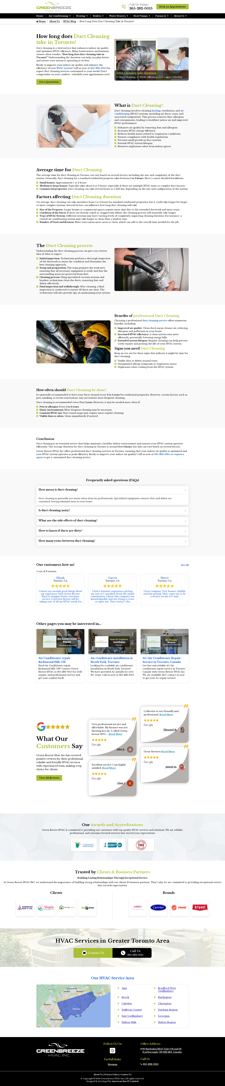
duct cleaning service (155, 320)
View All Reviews (49, 778)
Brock (125, 997)
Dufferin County (132, 1009)
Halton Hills (129, 1022)
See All (185, 565)
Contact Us (96, 953)
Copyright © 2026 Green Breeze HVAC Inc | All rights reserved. (113, 1078)
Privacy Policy (111, 1074)
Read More (115, 734)
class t (121, 783)
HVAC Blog (69, 21)
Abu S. (121, 749)
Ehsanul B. (170, 729)
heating (156, 110)
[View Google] (112, 1050)
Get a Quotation (49, 82)
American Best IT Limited (125, 1081)
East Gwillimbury (132, 1016)
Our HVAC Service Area (112, 978)
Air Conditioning (58, 16)
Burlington (164, 997)
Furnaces (160, 16)
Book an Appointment (172, 6)
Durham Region (168, 1009)
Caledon (127, 1003)
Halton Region (167, 1022)
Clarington (164, 1003)
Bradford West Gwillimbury (167, 990)
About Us (179, 16)
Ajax (124, 988)
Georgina (164, 1016)
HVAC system (64, 68)
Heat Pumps (140, 16)
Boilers (97, 16)
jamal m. (171, 766)
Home (39, 16)
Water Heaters (117, 16)
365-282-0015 (140, 8)
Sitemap (112, 1064)
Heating (80, 16)
